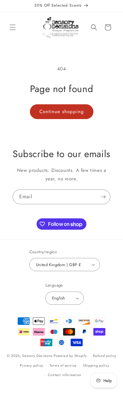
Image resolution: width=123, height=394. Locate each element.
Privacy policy (31, 365)
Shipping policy (96, 365)
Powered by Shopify (70, 355)
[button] (13, 27)
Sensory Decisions (37, 355)
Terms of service (63, 365)
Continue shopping (61, 111)
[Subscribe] (103, 196)
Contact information (64, 374)
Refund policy (104, 355)
